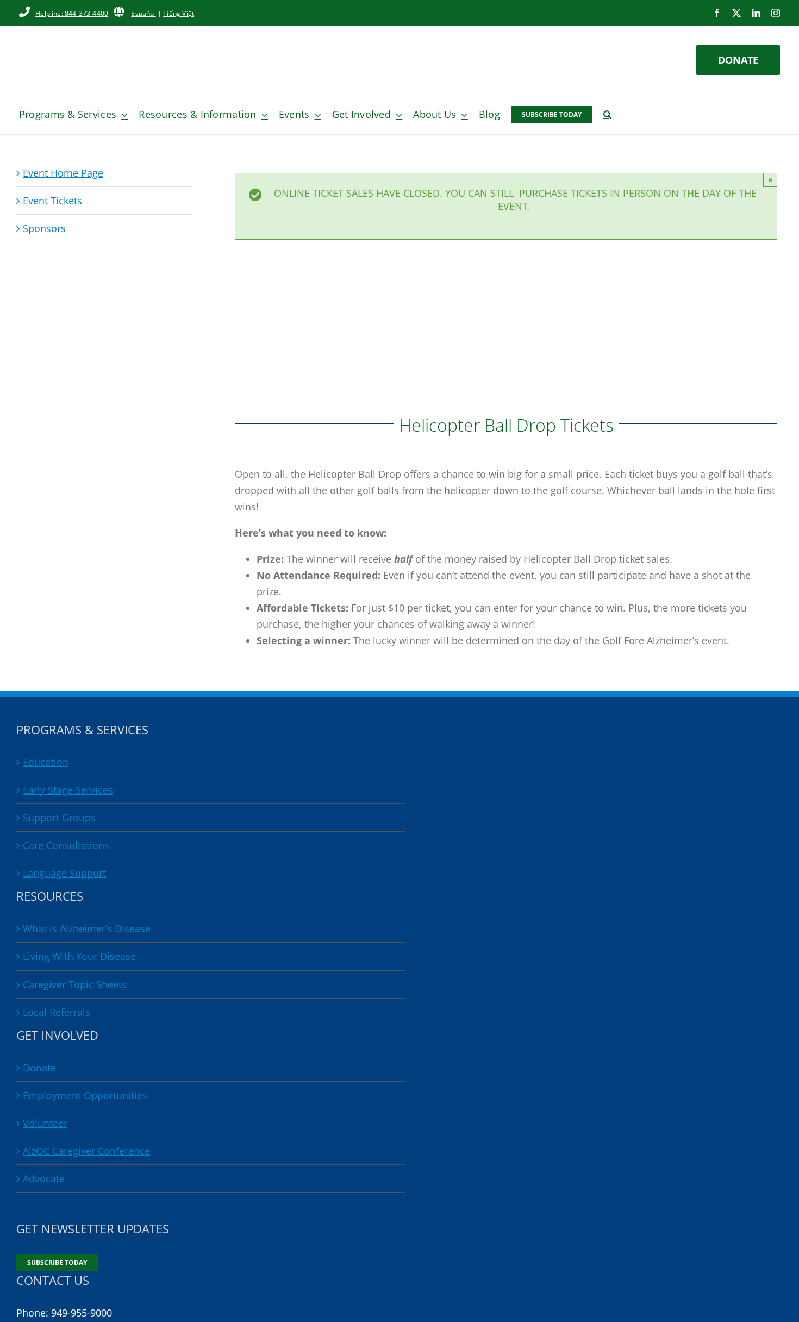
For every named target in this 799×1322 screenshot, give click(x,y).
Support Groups (59, 817)
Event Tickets (52, 200)
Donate (39, 1067)
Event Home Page (63, 172)
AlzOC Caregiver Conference (86, 1150)
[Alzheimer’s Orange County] (131, 39)
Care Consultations (66, 845)
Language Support (64, 873)
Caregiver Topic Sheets (75, 984)
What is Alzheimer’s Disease (87, 928)
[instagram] (775, 13)
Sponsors (44, 228)
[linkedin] (756, 13)
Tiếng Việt (178, 13)
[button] (607, 114)
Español (143, 13)
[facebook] (717, 13)
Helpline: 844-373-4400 (71, 13)
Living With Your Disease (79, 956)
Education (45, 762)
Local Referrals (56, 1012)
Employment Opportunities (85, 1095)
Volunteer (45, 1123)
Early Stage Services (68, 789)
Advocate (44, 1178)
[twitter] (736, 13)
